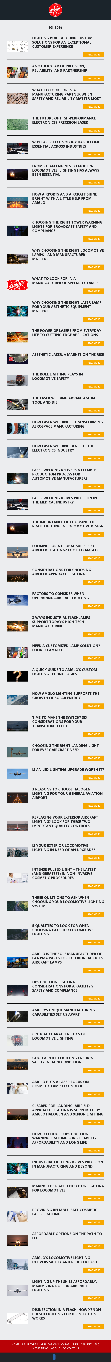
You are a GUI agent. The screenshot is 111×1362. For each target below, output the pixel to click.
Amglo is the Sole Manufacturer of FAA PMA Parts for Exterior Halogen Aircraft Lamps (67, 958)
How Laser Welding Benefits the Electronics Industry (63, 448)
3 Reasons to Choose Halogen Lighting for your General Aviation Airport (67, 793)
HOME (15, 1344)
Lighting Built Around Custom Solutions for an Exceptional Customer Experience (62, 42)
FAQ (96, 1344)
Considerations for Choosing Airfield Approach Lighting (61, 572)
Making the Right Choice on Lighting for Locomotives (68, 1188)
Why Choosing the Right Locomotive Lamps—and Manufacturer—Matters (68, 254)
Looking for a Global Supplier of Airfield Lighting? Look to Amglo (65, 548)
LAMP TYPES (30, 1344)
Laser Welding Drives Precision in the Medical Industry (64, 500)
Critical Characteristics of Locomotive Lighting (59, 1036)
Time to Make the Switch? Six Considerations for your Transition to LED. (59, 721)
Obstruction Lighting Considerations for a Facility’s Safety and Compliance (62, 986)
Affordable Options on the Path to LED (67, 1236)
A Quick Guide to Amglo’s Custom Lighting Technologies (64, 672)
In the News (40, 1348)
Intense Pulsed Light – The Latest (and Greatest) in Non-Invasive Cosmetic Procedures (64, 873)
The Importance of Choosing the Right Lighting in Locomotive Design (68, 524)
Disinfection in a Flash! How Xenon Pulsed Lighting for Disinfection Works (66, 1314)
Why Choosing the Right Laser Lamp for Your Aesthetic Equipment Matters (67, 306)
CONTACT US (71, 1348)
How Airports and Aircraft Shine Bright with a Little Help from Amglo (64, 198)
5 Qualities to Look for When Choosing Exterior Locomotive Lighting (62, 930)
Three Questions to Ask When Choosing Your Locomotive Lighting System (68, 901)
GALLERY (86, 1344)
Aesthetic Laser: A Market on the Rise (68, 354)
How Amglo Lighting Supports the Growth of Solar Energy (65, 695)
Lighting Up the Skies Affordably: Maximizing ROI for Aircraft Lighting (64, 1285)
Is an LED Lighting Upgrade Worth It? (68, 769)
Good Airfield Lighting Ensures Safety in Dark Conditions (62, 1060)
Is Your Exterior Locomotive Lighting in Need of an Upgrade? (63, 847)
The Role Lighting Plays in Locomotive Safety (57, 376)
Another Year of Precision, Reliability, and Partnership (59, 68)
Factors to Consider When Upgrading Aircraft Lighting (60, 596)
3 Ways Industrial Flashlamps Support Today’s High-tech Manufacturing (61, 622)
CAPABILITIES (69, 1344)
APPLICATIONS (49, 1344)
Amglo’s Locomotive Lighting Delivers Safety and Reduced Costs (65, 1260)
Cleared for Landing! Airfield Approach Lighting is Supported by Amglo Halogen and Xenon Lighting (67, 1110)
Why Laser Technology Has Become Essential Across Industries (66, 144)
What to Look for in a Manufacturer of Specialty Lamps (65, 280)
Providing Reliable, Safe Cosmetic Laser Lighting (64, 1212)
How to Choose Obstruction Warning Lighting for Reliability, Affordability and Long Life (65, 1138)
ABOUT (55, 1348)
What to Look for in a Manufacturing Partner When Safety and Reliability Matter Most (66, 94)
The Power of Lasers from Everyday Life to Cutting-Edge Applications (66, 333)
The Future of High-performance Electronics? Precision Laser (64, 120)
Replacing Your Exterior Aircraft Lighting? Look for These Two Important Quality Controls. (65, 821)
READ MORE (94, 54)
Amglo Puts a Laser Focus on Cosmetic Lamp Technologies (60, 1084)
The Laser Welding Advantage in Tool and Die (63, 400)
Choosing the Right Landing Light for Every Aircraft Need (65, 748)
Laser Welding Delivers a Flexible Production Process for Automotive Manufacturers (64, 474)
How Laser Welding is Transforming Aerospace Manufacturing (67, 424)
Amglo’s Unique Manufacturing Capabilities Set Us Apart (63, 1012)
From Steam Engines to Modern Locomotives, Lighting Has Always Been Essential (65, 170)
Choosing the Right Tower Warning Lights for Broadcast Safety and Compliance (67, 226)
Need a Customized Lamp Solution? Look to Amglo (66, 648)
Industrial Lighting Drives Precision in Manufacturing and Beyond (67, 1164)
